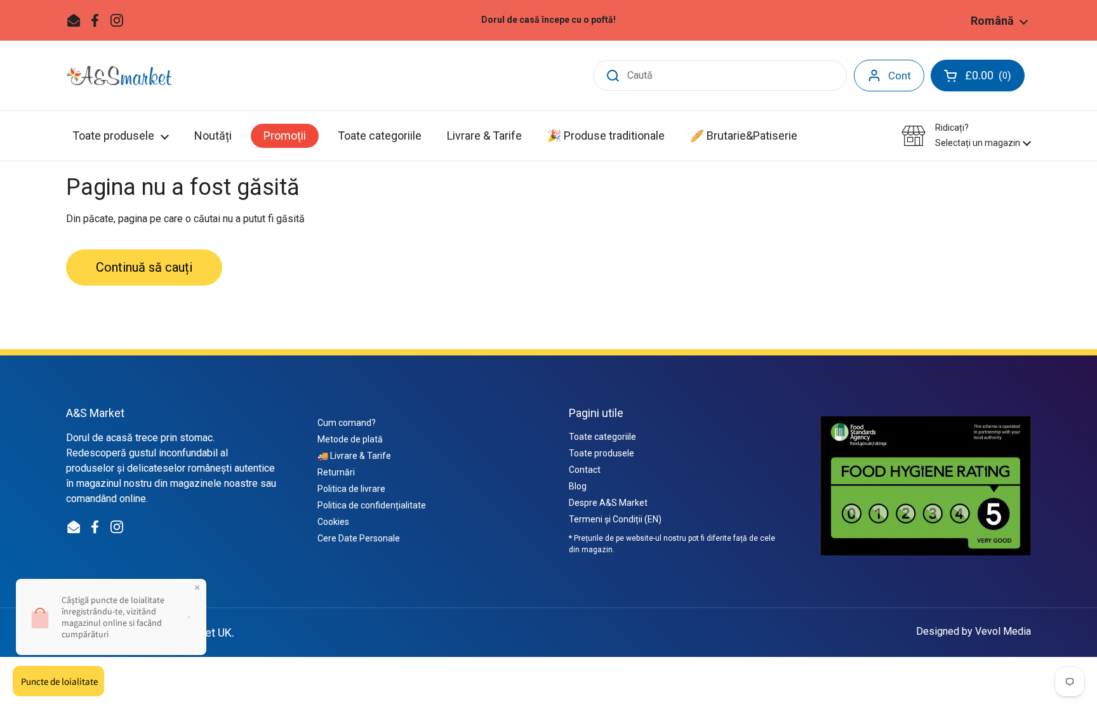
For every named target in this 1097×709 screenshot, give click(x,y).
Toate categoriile (602, 437)
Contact (585, 470)
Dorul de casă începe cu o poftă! (548, 20)
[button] (966, 135)
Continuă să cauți (144, 267)
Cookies (333, 522)
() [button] (995, 78)
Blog (578, 486)
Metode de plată (350, 439)
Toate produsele (601, 453)
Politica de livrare (351, 489)
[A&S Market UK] (118, 75)
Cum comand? (346, 423)
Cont (899, 75)
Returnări (336, 472)
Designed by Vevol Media (973, 631)
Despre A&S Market (608, 503)
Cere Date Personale (358, 538)
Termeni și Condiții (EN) (615, 519)
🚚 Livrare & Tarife (354, 456)
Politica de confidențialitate (371, 505)
